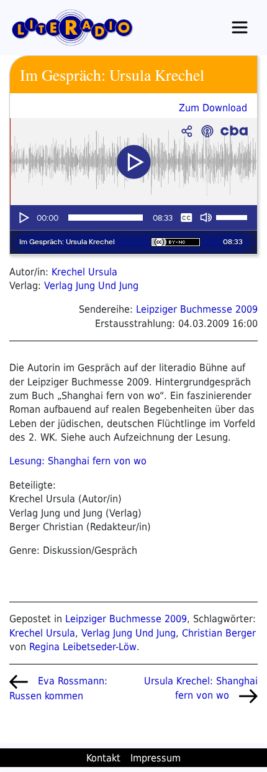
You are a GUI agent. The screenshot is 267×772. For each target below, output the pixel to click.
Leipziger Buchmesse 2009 (197, 309)
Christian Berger (219, 633)
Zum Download (213, 108)
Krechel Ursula (84, 272)
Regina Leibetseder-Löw (83, 647)
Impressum (155, 758)
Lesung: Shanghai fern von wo (78, 461)
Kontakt (103, 758)
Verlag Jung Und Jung (91, 286)
